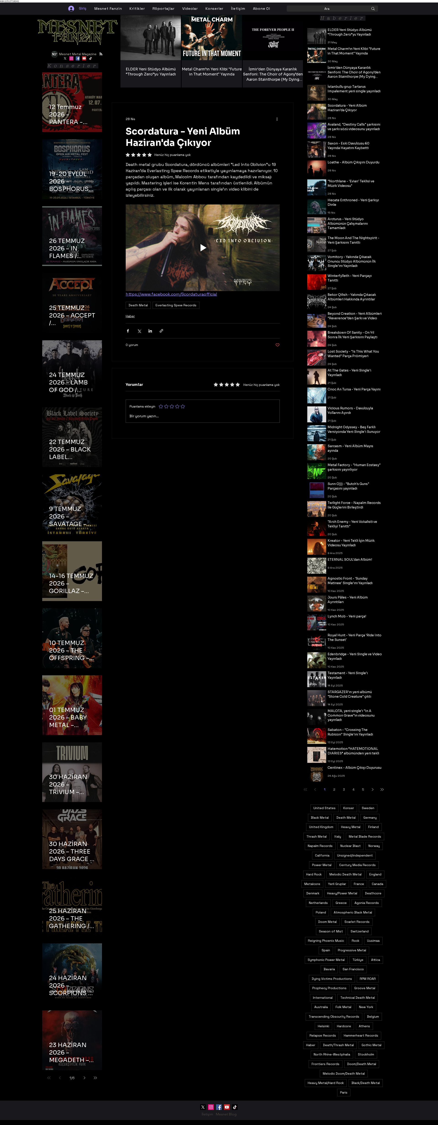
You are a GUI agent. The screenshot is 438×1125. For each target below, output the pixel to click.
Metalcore (312, 884)
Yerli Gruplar (337, 884)
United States (324, 808)
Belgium (373, 1016)
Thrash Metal (316, 836)
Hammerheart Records (361, 1035)
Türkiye (357, 960)
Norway (374, 846)
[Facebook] (78, 58)
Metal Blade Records (365, 836)
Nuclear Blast (350, 846)
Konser (348, 808)
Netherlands (318, 903)
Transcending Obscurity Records (334, 1016)
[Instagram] (71, 58)
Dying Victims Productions (332, 979)
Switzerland (360, 931)
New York (366, 1007)
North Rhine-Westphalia (332, 1054)
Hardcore (344, 1026)
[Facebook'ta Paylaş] (128, 331)
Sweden (368, 808)
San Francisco (353, 969)
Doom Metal (327, 922)
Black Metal (320, 817)
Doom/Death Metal (361, 1064)
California (322, 855)
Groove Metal (364, 988)
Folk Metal (343, 1007)
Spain (326, 950)
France (359, 884)
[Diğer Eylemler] (277, 119)
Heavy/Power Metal (342, 893)
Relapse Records (323, 1035)
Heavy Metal (350, 827)
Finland (373, 827)
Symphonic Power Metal (326, 960)
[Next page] (84, 1078)
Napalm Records (320, 846)
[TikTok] (91, 58)
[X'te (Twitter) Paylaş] (139, 331)
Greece (341, 903)
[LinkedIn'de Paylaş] (150, 331)
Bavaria (329, 969)
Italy (337, 836)
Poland (321, 912)
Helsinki (323, 1026)
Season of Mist (331, 931)
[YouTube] (84, 58)
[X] (65, 58)
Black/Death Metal (366, 1083)
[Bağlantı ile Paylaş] (161, 331)
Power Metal (321, 865)
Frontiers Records (325, 1064)
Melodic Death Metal (345, 874)
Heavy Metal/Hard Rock (326, 1083)
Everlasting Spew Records (176, 305)
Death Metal (138, 305)
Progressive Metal (352, 950)
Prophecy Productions (329, 988)
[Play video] (203, 247)
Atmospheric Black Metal (353, 912)
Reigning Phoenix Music (326, 941)
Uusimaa (373, 941)
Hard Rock (314, 874)
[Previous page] (60, 1078)
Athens (364, 1026)
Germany (370, 817)
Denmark (312, 893)
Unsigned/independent (355, 855)
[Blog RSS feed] (101, 54)
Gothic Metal (371, 1045)
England (375, 874)
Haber (130, 316)
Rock (355, 941)
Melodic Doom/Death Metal (344, 1073)
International (323, 998)
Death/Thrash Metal (338, 1045)
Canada (377, 884)
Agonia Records (367, 903)
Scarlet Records (357, 922)
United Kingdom (321, 827)
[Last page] (95, 1078)
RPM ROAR (368, 979)
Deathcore (373, 893)
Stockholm (366, 1054)
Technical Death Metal (357, 998)
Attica (375, 960)
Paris (343, 1092)
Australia (321, 1007)
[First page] (49, 1078)
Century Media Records (357, 865)
